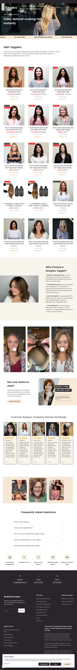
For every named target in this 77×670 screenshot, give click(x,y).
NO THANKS (10, 355)
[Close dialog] (74, 312)
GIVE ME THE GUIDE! (15, 350)
